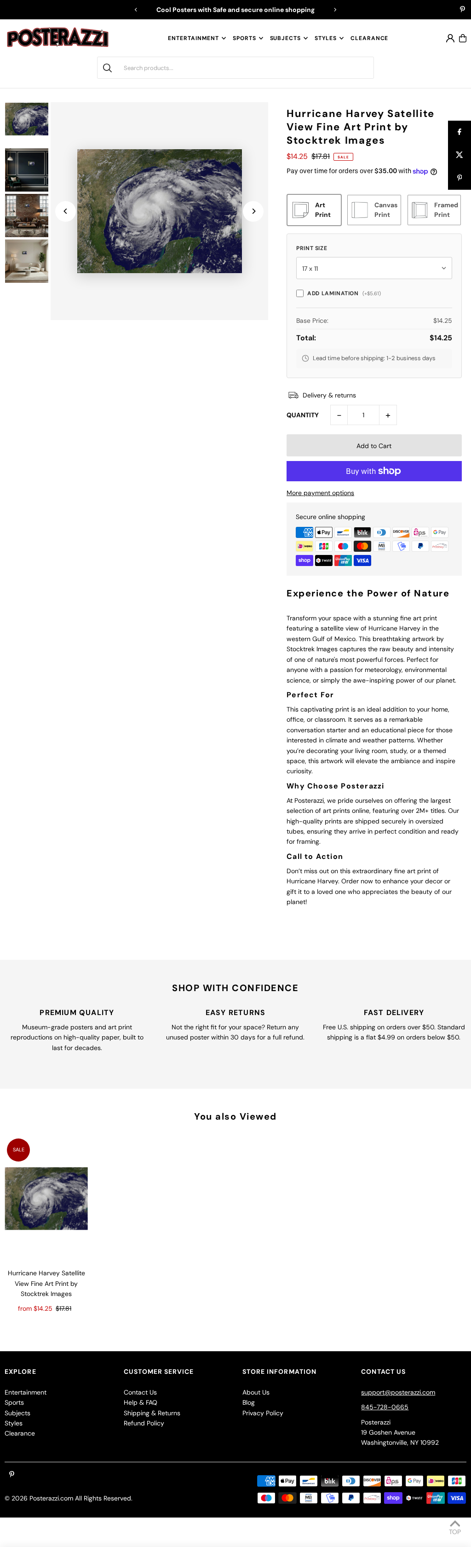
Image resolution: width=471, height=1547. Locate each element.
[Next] (334, 9)
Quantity (303, 415)
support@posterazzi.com (398, 1392)
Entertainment (193, 38)
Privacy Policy (262, 1413)
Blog (248, 1402)
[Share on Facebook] (459, 132)
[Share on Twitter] (459, 155)
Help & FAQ (140, 1402)
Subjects (285, 38)
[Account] (450, 38)
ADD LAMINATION (343, 293)
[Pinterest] (462, 10)
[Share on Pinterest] (459, 178)
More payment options (320, 493)
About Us (256, 1392)
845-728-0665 (384, 1407)
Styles (326, 38)
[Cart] (462, 38)
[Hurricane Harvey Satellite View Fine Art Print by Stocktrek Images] (46, 1198)
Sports (244, 38)
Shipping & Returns (152, 1413)
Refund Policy (144, 1423)
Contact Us (140, 1392)
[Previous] (136, 9)
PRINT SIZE (311, 248)
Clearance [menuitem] (369, 38)
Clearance (20, 1433)
